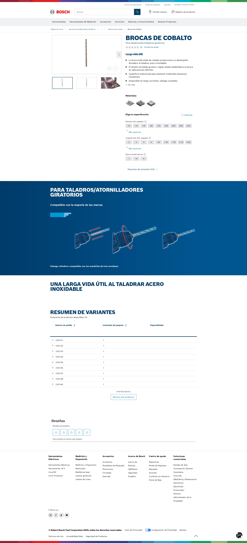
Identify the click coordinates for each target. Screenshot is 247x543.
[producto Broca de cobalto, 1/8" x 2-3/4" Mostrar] (52, 362)
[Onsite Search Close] (131, 11)
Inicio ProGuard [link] (55, 476)
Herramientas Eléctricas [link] (55, 458)
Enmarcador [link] (178, 490)
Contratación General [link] (183, 468)
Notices (183, 530)
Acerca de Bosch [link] (136, 456)
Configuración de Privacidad (164, 530)
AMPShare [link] (132, 469)
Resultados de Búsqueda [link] (113, 465)
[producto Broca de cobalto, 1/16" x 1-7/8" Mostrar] (52, 340)
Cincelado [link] (107, 473)
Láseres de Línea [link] (83, 479)
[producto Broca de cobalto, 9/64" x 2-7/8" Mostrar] (52, 367)
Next (118, 54)
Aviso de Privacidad (133, 530)
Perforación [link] (108, 469)
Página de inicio (57, 29)
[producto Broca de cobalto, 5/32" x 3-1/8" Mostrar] (52, 373)
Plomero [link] (177, 494)
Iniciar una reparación (132, 5)
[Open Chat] (239, 535)
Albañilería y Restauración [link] (185, 479)
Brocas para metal (115, 29)
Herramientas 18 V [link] (56, 468)
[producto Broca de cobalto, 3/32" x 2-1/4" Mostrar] (52, 351)
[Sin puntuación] (133, 47)
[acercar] (109, 68)
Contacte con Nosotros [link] (159, 476)
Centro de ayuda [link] (157, 456)
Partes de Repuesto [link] (157, 465)
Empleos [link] (132, 476)
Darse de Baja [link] (155, 480)
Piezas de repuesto (152, 5)
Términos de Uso (55, 536)
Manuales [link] (153, 469)
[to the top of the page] (243, 528)
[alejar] (115, 68)
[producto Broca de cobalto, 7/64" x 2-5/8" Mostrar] (52, 356)
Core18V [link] (52, 472)
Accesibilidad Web (75, 536)
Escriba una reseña (151, 47)
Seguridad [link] (132, 473)
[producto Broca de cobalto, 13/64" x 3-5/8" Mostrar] (52, 384)
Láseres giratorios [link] (83, 476)
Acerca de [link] (132, 462)
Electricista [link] (178, 486)
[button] (50, 515)
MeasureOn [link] (81, 468)
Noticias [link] (131, 465)
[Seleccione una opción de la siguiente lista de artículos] (145, 121)
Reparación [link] (154, 462)
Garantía (167, 5)
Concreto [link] (177, 476)
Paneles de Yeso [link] (180, 465)
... (102, 29)
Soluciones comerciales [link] (179, 458)
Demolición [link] (178, 483)
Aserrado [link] (107, 476)
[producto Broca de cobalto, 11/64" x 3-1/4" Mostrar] (52, 378)
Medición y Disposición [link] (81, 458)
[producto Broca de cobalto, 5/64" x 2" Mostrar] (52, 345)
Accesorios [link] (108, 456)
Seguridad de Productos (96, 536)
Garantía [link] (153, 473)
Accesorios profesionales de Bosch (82, 29)
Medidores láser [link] (83, 472)
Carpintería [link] (178, 472)
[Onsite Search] (137, 12)
